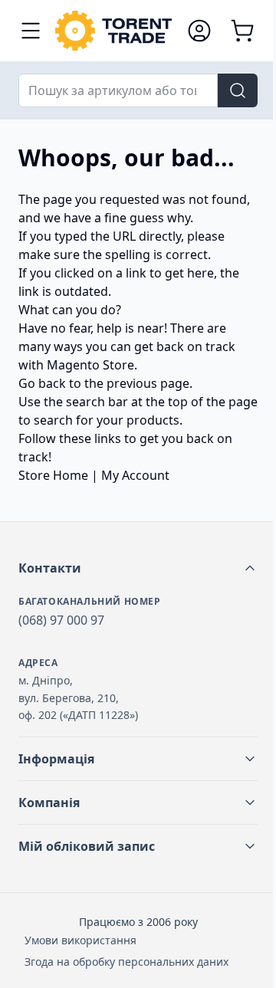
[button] (138, 568)
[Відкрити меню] (30, 30)
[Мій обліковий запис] (199, 30)
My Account (135, 475)
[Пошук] (238, 90)
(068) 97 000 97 (61, 620)
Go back (42, 383)
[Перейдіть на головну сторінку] (113, 31)
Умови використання (80, 940)
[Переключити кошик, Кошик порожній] (242, 30)
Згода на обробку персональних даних (126, 961)
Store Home (53, 475)
